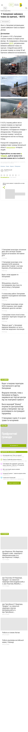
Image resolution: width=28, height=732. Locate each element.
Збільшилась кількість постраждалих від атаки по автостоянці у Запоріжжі (12, 285)
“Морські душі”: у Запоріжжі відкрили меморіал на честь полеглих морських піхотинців (13, 327)
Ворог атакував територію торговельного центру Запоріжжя (13, 385)
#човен (7, 166)
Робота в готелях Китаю (11, 633)
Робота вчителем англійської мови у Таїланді (13, 641)
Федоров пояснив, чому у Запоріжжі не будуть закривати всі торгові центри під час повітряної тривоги (14, 396)
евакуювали (10, 147)
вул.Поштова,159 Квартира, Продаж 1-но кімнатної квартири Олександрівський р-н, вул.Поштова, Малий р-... (13, 581)
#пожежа (3, 166)
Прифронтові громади (9, 435)
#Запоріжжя (17, 166)
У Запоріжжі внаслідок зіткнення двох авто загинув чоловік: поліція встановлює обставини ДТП (14, 253)
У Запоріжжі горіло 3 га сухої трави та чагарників (14, 419)
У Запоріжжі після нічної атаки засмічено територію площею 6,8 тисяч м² (14, 317)
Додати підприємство (14, 483)
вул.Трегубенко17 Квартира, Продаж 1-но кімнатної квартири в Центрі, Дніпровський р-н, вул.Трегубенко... (12, 608)
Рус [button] (5, 8)
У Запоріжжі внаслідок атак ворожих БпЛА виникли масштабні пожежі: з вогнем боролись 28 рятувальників (12, 265)
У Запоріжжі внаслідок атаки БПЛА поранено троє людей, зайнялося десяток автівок (12, 306)
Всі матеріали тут (14, 445)
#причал (12, 166)
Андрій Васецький (8, 170)
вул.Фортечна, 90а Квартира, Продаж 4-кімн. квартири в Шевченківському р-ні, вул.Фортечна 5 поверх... (12, 554)
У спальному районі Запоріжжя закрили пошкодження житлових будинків (14, 296)
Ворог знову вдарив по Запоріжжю (10, 276)
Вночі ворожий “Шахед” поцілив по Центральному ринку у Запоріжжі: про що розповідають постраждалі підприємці (13, 409)
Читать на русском (5, 21)
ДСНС (11, 43)
